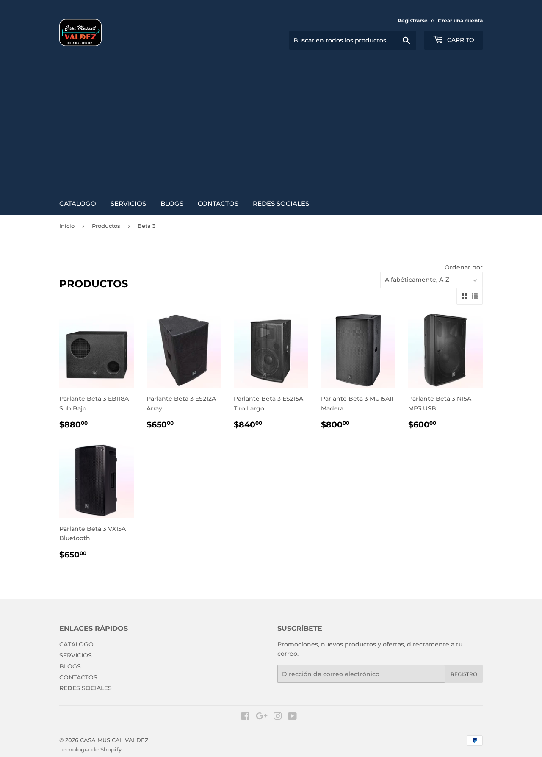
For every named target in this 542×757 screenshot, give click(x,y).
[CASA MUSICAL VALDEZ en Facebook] (245, 717)
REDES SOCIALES (281, 204)
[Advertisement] (271, 116)
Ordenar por (464, 267)
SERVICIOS (128, 204)
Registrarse (413, 20)
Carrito (459, 40)
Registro (464, 674)
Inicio (67, 225)
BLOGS (171, 204)
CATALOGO (77, 204)
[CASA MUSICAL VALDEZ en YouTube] (292, 717)
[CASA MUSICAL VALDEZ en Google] (262, 717)
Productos (106, 225)
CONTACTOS (218, 204)
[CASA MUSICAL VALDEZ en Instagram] (278, 717)
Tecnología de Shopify (90, 749)
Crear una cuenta (460, 20)
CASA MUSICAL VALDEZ (114, 740)
